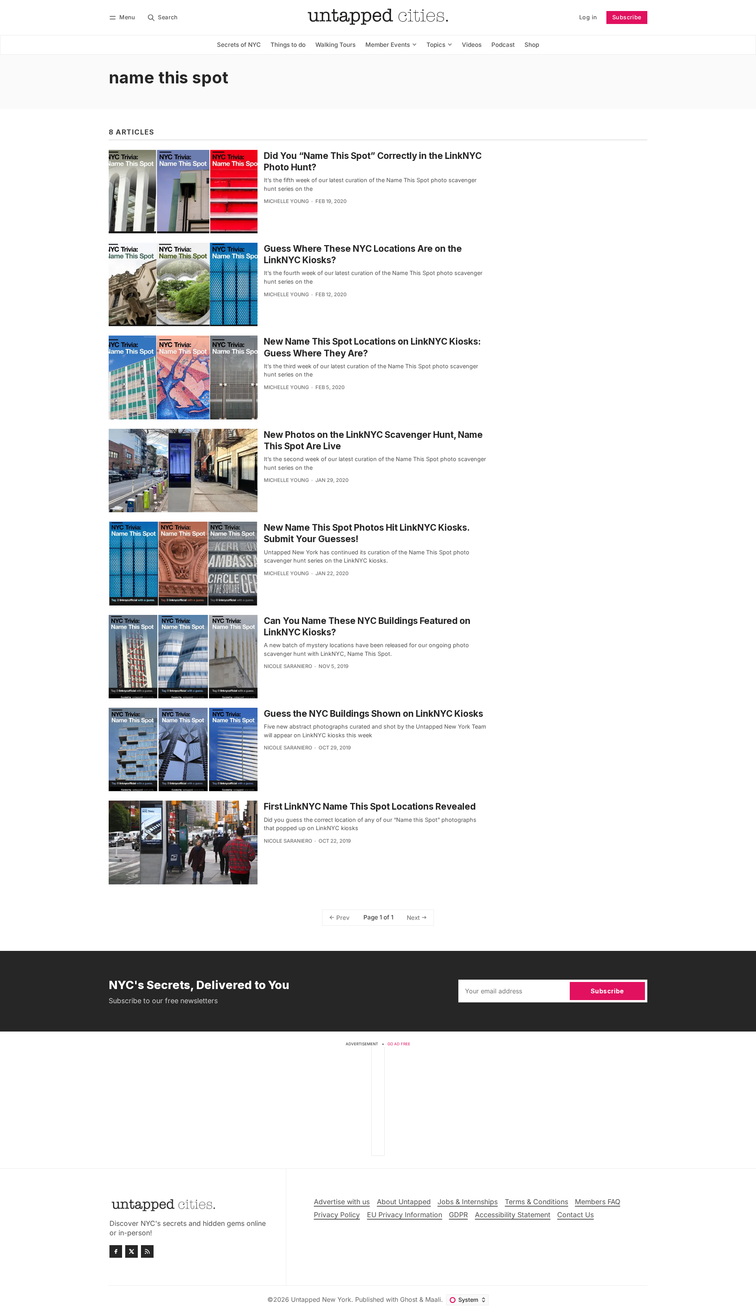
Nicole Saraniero (288, 666)
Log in (588, 17)
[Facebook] (115, 1251)
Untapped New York (321, 1299)
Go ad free (398, 1044)
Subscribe (626, 17)
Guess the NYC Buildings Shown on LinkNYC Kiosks (373, 713)
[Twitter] (131, 1251)
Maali (433, 1299)
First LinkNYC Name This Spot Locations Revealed (370, 806)
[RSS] (147, 1251)
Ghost (408, 1299)
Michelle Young (286, 201)
